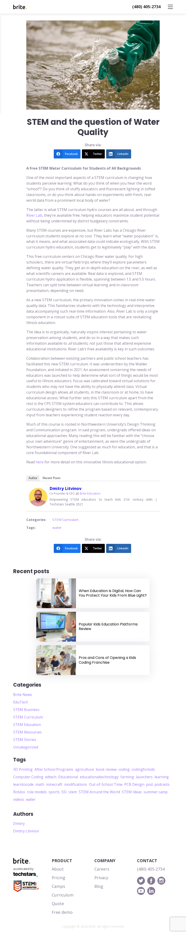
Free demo (62, 912)
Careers (101, 869)
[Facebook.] (151, 881)
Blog (98, 886)
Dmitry (19, 823)
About (58, 869)
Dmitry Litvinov (65, 488)
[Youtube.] (141, 891)
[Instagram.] (161, 881)
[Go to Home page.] (20, 7)
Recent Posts (52, 478)
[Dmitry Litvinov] (38, 497)
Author (33, 478)
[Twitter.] (141, 881)
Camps (58, 886)
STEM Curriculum (65, 519)
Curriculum (62, 895)
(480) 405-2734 (146, 6)
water (57, 527)
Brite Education (90, 493)
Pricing (58, 877)
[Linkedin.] (151, 891)
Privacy (101, 877)
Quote (58, 903)
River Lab (34, 215)
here (40, 461)
